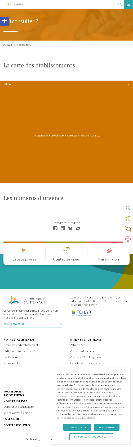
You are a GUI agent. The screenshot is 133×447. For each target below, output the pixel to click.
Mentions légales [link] (34, 439)
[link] (4, 21)
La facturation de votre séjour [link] (87, 363)
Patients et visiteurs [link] (85, 339)
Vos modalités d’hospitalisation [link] (88, 357)
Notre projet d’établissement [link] (20, 344)
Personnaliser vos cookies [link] (90, 436)
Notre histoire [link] (11, 363)
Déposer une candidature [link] (18, 406)
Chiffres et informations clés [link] (19, 351)
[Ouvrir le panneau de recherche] (128, 208)
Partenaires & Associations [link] (13, 393)
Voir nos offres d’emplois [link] (17, 412)
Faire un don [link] (13, 418)
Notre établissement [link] (19, 339)
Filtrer (7, 84)
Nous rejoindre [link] (15, 401)
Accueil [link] (7, 44)
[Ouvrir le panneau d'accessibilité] (128, 239)
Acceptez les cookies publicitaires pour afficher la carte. (66, 135)
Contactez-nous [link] (16, 425)
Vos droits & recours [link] (82, 351)
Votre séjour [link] (77, 344)
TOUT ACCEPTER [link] (77, 427)
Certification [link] (10, 357)
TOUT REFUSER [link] (107, 427)
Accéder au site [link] (14, 323)
